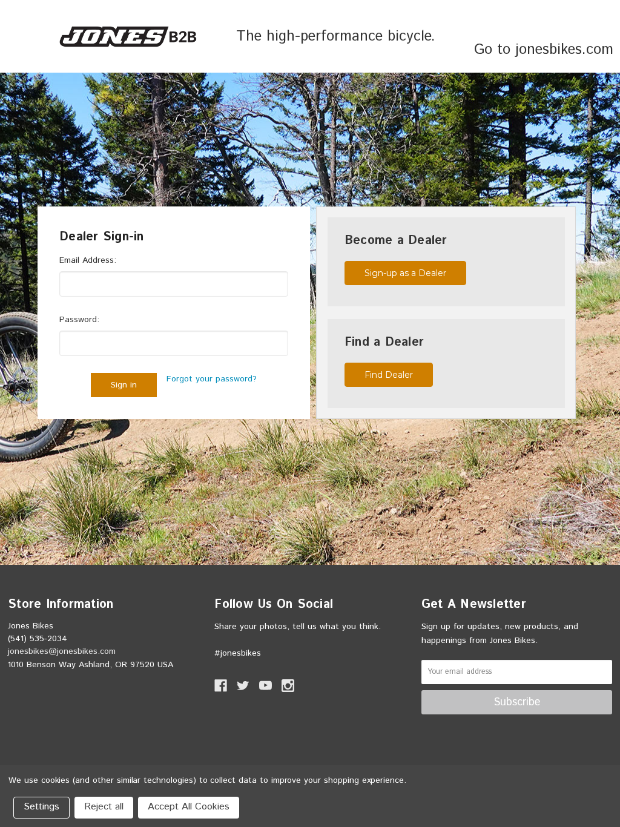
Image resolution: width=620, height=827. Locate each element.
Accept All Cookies (188, 807)
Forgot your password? (212, 379)
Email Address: (87, 260)
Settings (41, 807)
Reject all (104, 807)
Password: (79, 320)
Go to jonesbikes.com (543, 49)
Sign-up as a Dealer (405, 273)
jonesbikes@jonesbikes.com (62, 651)
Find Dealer (388, 374)
